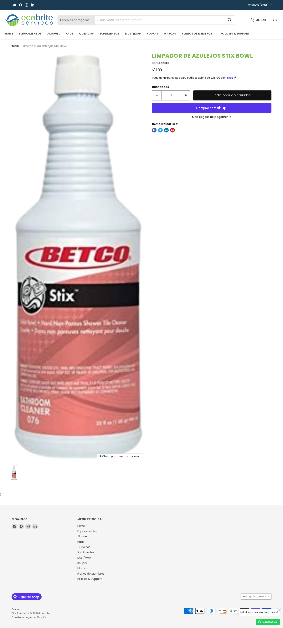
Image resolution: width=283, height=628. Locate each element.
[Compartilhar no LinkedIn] (166, 130)
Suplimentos (110, 33)
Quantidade (160, 87)
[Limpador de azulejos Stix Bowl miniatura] (14, 472)
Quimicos (86, 33)
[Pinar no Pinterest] (172, 130)
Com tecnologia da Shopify (29, 617)
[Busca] (229, 20)
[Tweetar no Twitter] (160, 130)
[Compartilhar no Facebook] (154, 130)
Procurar (17, 609)
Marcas (170, 33)
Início (15, 45)
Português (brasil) (257, 4)
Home (9, 33)
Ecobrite (163, 63)
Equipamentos (30, 33)
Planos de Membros (197, 33)
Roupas (152, 33)
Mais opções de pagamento (211, 116)
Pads (69, 33)
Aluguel (53, 33)
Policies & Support (235, 33)
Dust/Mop (133, 33)
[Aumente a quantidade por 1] (186, 95)
